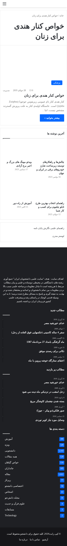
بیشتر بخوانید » (52, 118)
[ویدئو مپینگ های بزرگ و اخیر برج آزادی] (17, 150)
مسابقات (9, 509)
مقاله (7, 474)
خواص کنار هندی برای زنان (44, 95)
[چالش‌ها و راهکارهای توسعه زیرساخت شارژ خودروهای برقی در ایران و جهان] (49, 150)
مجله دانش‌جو (12, 497)
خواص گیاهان (12, 462)
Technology (11, 515)
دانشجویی (10, 450)
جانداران (9, 468)
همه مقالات (11, 456)
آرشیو (45, 539)
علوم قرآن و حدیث (15, 503)
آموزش (9, 439)
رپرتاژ (8, 480)
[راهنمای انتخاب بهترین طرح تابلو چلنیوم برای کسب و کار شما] (49, 191)
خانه (61, 15)
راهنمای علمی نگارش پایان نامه (49, 228)
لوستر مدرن (58, 236)
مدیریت (6, 90)
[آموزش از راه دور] (17, 191)
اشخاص (9, 492)
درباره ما (23, 539)
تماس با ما (35, 539)
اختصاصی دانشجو (14, 486)
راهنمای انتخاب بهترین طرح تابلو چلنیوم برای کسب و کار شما (50, 207)
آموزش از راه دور (22, 203)
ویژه (7, 444)
